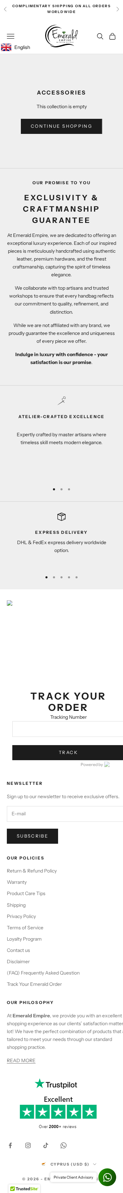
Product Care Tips (26, 893)
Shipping (16, 905)
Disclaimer (18, 961)
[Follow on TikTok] (45, 1145)
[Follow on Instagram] (28, 1145)
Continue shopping (61, 126)
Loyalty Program (24, 939)
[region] (61, 437)
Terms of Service (25, 928)
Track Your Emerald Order (34, 984)
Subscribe (32, 836)
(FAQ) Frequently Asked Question (43, 973)
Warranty (17, 882)
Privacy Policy (21, 916)
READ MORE (21, 1060)
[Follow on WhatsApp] (63, 1145)
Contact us (18, 950)
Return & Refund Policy (32, 871)
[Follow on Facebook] (10, 1145)
